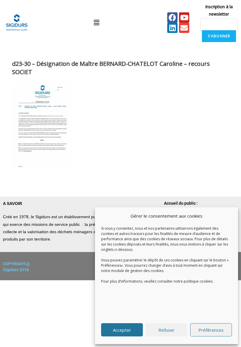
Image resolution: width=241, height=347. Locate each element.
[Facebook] (172, 17)
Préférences (211, 330)
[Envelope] (184, 28)
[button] (96, 22)
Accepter (122, 330)
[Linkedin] (172, 28)
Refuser (166, 330)
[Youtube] (184, 17)
